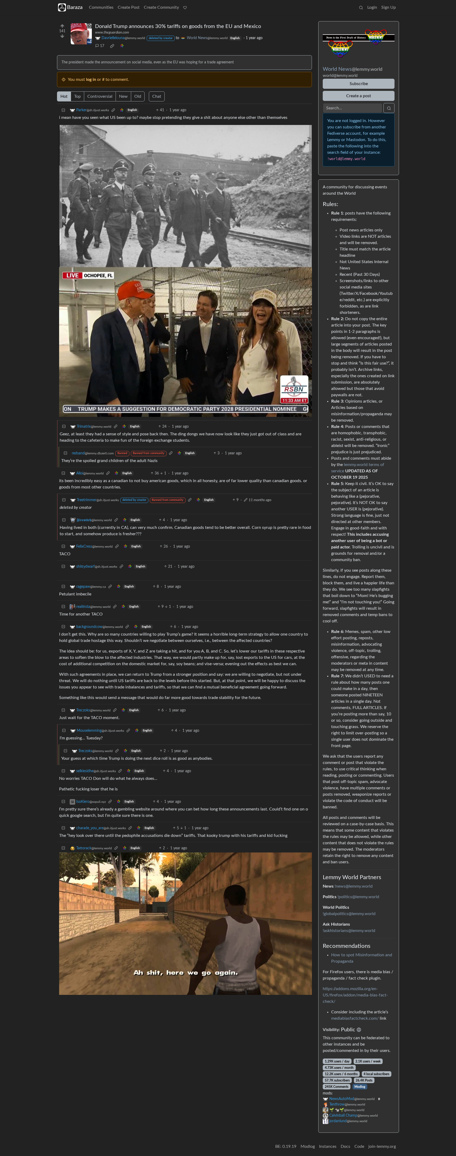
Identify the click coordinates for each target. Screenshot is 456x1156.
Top (77, 96)
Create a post (358, 96)
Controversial (99, 96)
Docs (345, 1146)
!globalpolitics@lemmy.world (349, 914)
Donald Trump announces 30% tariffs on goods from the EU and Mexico (178, 26)
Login (372, 7)
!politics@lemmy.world (358, 897)
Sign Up (388, 7)
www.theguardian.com (112, 32)
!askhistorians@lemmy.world (349, 931)
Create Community (161, 7)
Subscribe (359, 84)
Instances (327, 1146)
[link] (112, 46)
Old (137, 96)
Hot (64, 96)
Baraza (75, 7)
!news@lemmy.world (354, 886)
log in (91, 79)
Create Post (129, 7)
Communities (101, 7)
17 (102, 46)
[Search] (361, 7)
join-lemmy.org (382, 1146)
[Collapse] (63, 110)
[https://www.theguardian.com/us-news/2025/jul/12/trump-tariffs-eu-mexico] (81, 33)
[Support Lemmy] (185, 7)
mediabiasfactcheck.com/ (355, 1018)
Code (359, 1146)
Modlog (359, 1086)
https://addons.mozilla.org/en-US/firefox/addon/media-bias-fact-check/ (355, 995)
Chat (156, 96)
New (123, 96)
